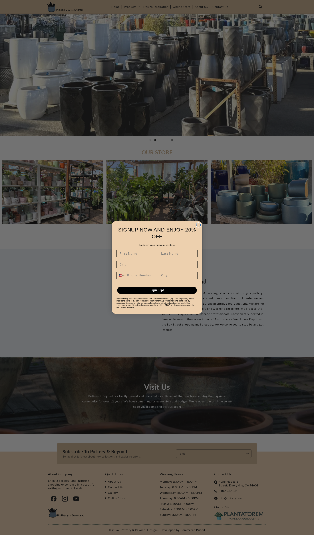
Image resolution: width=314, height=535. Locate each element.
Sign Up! (157, 290)
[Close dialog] (198, 225)
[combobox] (121, 275)
